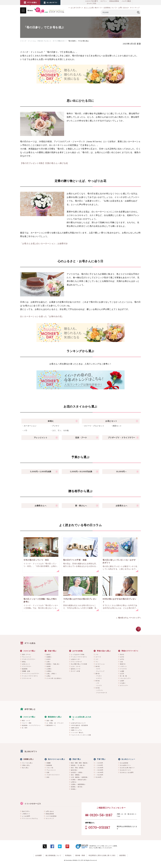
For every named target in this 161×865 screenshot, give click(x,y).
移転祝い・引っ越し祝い (78, 765)
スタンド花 (50, 767)
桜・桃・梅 (123, 676)
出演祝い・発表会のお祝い (79, 779)
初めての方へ (26, 811)
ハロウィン (123, 666)
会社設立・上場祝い (77, 772)
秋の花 (98, 681)
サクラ (98, 669)
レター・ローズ (75, 666)
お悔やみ (73, 782)
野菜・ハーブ (26, 720)
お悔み (49, 676)
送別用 (49, 666)
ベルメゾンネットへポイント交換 (81, 735)
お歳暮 (122, 671)
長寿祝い (73, 789)
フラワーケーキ (26, 678)
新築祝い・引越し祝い (53, 664)
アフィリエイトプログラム (30, 818)
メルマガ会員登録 (51, 816)
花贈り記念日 (75, 728)
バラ (97, 654)
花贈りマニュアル (76, 730)
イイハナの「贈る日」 (77, 732)
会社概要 (38, 855)
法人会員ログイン (125, 765)
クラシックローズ (76, 661)
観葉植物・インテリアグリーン (31, 725)
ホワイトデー (124, 685)
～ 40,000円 (99, 772)
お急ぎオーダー (75, 659)
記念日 (49, 659)
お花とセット (26, 664)
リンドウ (99, 685)
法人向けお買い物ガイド (127, 767)
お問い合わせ (123, 8)
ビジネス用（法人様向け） (54, 678)
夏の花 (98, 673)
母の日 (122, 654)
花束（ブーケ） (26, 654)
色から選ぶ (25, 767)
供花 (48, 777)
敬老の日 (122, 664)
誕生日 (49, 654)
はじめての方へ (76, 8)
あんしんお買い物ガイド (92, 8)
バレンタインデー (125, 678)
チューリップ (100, 671)
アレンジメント (26, 657)
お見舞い (49, 669)
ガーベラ (98, 657)
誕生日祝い (74, 770)
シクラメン (99, 690)
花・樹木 (24, 728)
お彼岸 (122, 681)
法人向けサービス (125, 770)
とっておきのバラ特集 (77, 654)
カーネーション (100, 664)
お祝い (49, 661)
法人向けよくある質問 (126, 772)
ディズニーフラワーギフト (30, 676)
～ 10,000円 (99, 763)
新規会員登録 (114, 1)
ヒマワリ (99, 678)
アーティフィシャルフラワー (30, 673)
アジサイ (99, 676)
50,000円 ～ (99, 777)
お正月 (122, 673)
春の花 (98, 666)
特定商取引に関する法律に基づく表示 (102, 855)
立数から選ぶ (26, 765)
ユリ (97, 659)
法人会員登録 (124, 763)
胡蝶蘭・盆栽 (26, 671)
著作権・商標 (80, 855)
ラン (97, 661)
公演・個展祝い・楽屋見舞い (79, 777)
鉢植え (24, 661)
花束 (48, 772)
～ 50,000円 (99, 775)
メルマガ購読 (126, 1)
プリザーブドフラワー (28, 659)
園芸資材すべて (51, 725)
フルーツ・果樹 (26, 723)
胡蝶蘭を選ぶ (28, 759)
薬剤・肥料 (50, 720)
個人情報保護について (53, 855)
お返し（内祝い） (52, 673)
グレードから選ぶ (27, 763)
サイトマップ (134, 8)
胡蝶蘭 (49, 763)
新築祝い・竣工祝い (77, 787)
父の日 (122, 657)
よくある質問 (26, 816)
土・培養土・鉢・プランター (55, 723)
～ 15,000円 (99, 765)
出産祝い (49, 671)
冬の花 (98, 688)
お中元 (122, 659)
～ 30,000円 (99, 770)
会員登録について (110, 8)
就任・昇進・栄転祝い (77, 767)
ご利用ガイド (26, 814)
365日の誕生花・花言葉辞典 (79, 725)
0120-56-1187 (101, 815)
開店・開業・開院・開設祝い (79, 763)
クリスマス (123, 669)
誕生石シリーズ (75, 669)
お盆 (121, 661)
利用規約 (68, 855)
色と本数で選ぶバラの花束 (79, 664)
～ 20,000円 (99, 767)
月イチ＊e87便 (75, 671)
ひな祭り (122, 683)
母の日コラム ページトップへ (129, 618)
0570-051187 (99, 827)
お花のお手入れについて (78, 723)
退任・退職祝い (75, 775)
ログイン (103, 1)
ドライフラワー (26, 666)
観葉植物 (24, 669)
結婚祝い (49, 657)
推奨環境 (122, 855)
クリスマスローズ (101, 692)
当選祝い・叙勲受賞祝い (78, 784)
